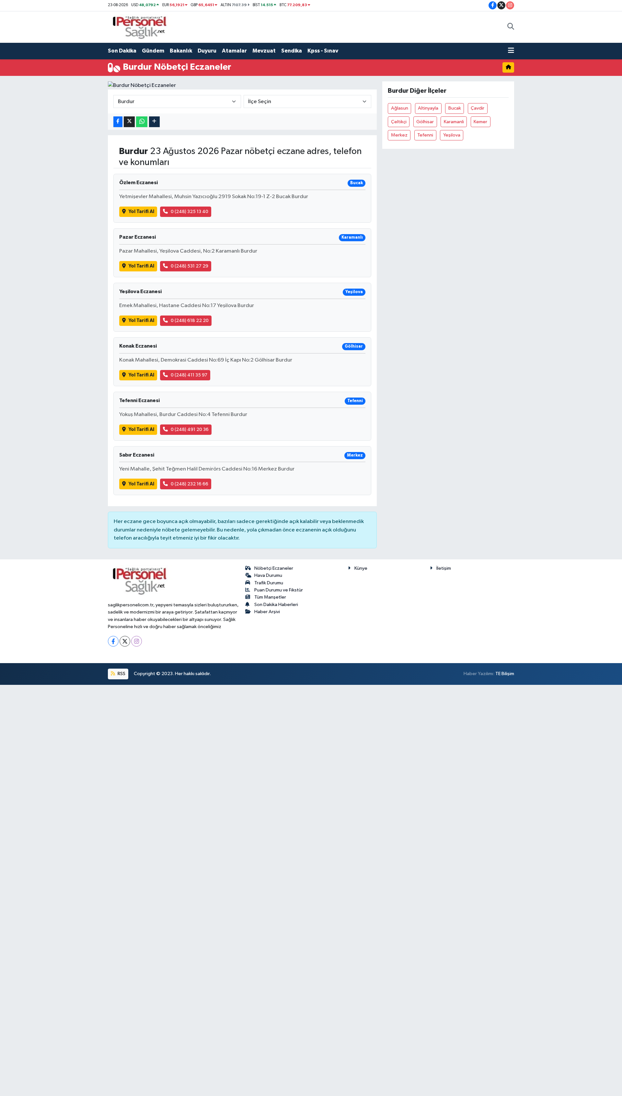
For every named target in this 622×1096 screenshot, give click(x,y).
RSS (121, 673)
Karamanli (454, 121)
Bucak (454, 108)
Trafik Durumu (268, 582)
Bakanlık (181, 51)
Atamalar (234, 51)
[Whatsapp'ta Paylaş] (141, 121)
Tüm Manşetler (270, 597)
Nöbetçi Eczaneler (273, 568)
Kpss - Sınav (322, 51)
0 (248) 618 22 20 (190, 320)
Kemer (480, 121)
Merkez (399, 135)
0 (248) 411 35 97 (189, 375)
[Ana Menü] (511, 51)
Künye (360, 568)
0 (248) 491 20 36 (190, 429)
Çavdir (477, 108)
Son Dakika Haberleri (276, 604)
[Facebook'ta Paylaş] (117, 121)
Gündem (153, 51)
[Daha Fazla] (154, 121)
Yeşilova (451, 135)
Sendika (291, 51)
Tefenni (425, 135)
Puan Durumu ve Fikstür (278, 590)
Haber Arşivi (267, 611)
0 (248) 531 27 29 (189, 266)
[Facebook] (113, 641)
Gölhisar (425, 121)
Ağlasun (399, 108)
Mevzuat (264, 51)
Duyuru (207, 51)
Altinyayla (428, 108)
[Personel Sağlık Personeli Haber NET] (142, 26)
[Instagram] (136, 641)
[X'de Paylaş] (129, 121)
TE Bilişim (504, 673)
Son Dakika (122, 51)
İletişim (443, 568)
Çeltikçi (399, 121)
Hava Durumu (268, 575)
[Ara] (510, 27)
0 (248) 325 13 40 (189, 211)
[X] (125, 641)
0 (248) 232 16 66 (189, 484)
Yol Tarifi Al (141, 211)
